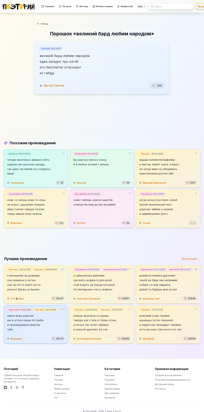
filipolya (81, 182)
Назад (44, 23)
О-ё (13, 298)
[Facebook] (11, 387)
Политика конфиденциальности (172, 379)
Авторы (83, 6)
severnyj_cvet (151, 298)
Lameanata (17, 182)
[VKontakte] (5, 387)
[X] (16, 387)
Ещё (140, 6)
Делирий (148, 338)
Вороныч (16, 223)
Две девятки (87, 194)
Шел (21, 298)
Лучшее (66, 6)
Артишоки (19, 154)
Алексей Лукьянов (88, 298)
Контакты (160, 388)
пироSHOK (180, 269)
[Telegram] (22, 387)
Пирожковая (87, 269)
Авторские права (164, 384)
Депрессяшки (112, 388)
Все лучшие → (191, 258)
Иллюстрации (104, 6)
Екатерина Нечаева (89, 338)
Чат (56, 397)
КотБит (81, 223)
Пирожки (109, 375)
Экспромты (111, 384)
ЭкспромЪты (86, 154)
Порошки (51, 48)
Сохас (146, 223)
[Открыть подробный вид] (63, 153)
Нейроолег (127, 6)
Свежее (49, 6)
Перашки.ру (152, 194)
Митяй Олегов (54, 85)
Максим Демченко (154, 182)
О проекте (60, 393)
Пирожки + (152, 154)
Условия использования (168, 375)
